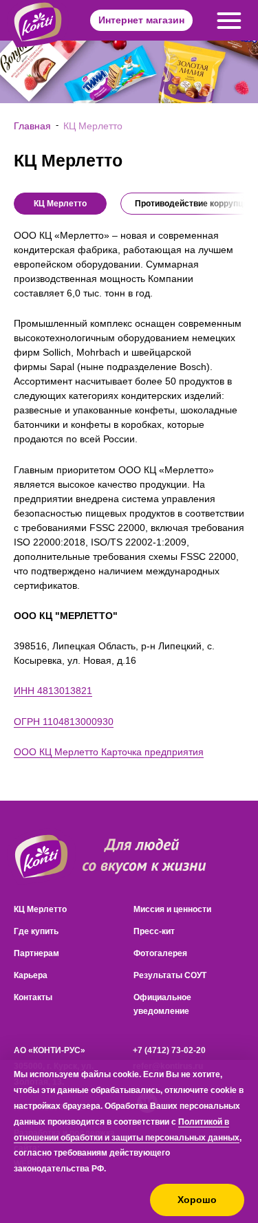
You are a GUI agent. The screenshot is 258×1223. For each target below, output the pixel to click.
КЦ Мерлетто (40, 909)
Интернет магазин (141, 19)
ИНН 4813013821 (53, 690)
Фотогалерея (160, 953)
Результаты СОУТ (169, 975)
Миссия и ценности (172, 909)
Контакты (33, 997)
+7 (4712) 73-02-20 (169, 1050)
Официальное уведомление (162, 1004)
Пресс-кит (154, 931)
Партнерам (36, 953)
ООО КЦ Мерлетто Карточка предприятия (109, 751)
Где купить (36, 931)
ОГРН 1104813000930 (64, 721)
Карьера (30, 975)
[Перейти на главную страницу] (41, 856)
